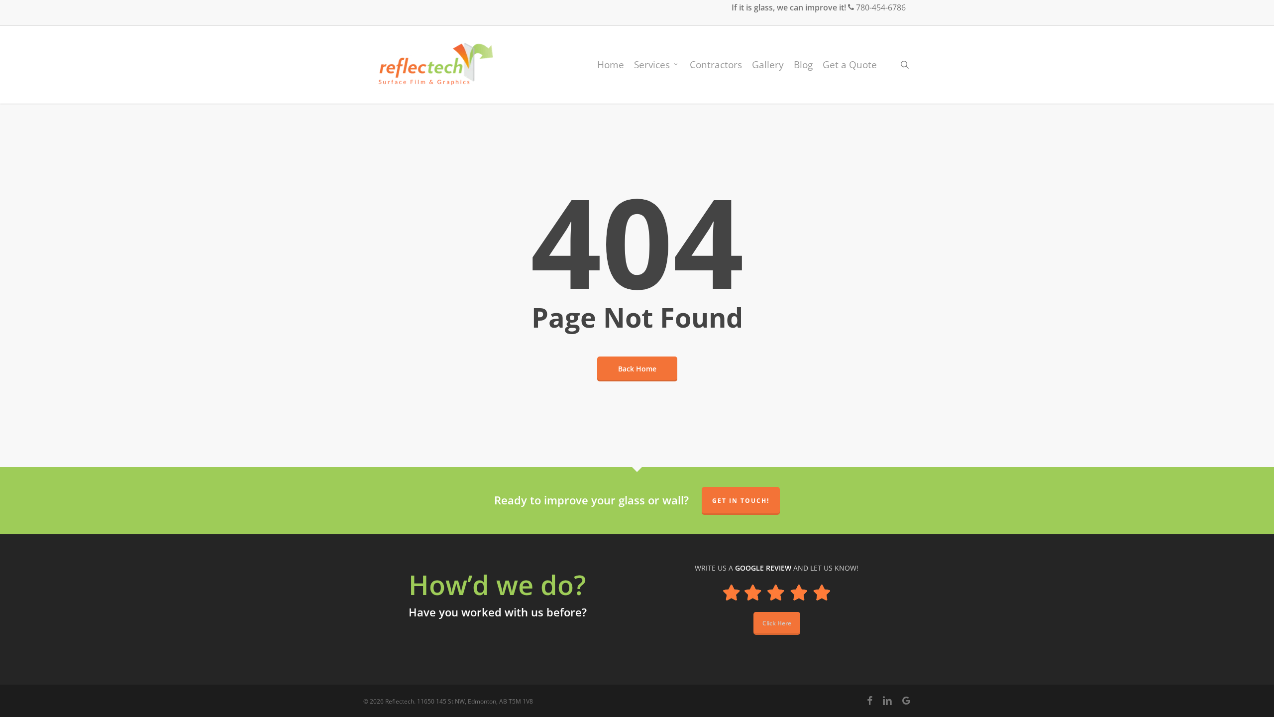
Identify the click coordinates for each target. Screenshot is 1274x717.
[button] (776, 623)
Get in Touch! (740, 500)
